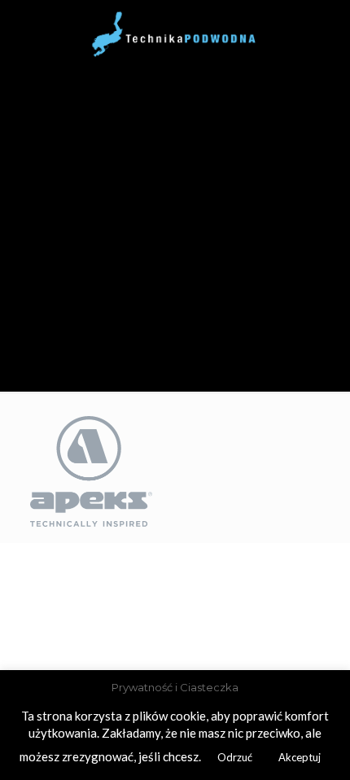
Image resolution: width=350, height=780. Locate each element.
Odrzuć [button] (234, 757)
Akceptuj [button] (299, 757)
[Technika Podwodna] (175, 32)
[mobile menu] (22, 24)
